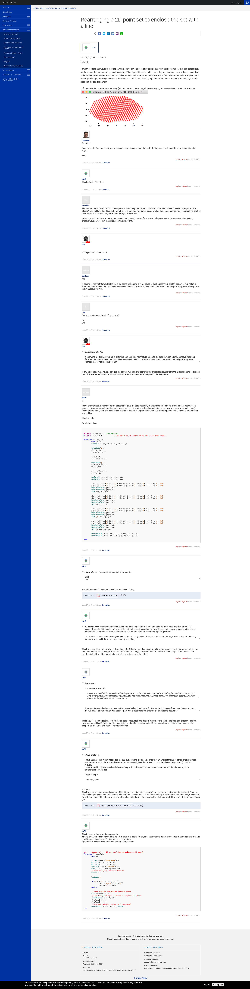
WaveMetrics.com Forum (13, 53)
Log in (178, 159)
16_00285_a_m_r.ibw (109, 595)
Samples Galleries (9, 21)
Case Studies (7, 25)
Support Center (8, 70)
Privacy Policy (140, 978)
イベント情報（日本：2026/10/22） (11, 80)
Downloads (7, 16)
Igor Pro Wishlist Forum (13, 43)
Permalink (106, 163)
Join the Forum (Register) (13, 66)
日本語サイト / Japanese (12, 75)
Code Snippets (9, 57)
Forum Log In (236, 3)
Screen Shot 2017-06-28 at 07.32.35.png (116, 806)
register (184, 159)
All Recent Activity (11, 34)
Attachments (88, 595)
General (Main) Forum (12, 38)
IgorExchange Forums (11, 30)
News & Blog (7, 12)
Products (6, 8)
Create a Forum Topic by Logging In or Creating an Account (55, 8)
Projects (7, 62)
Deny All (206, 984)
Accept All (218, 984)
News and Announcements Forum (14, 48)
